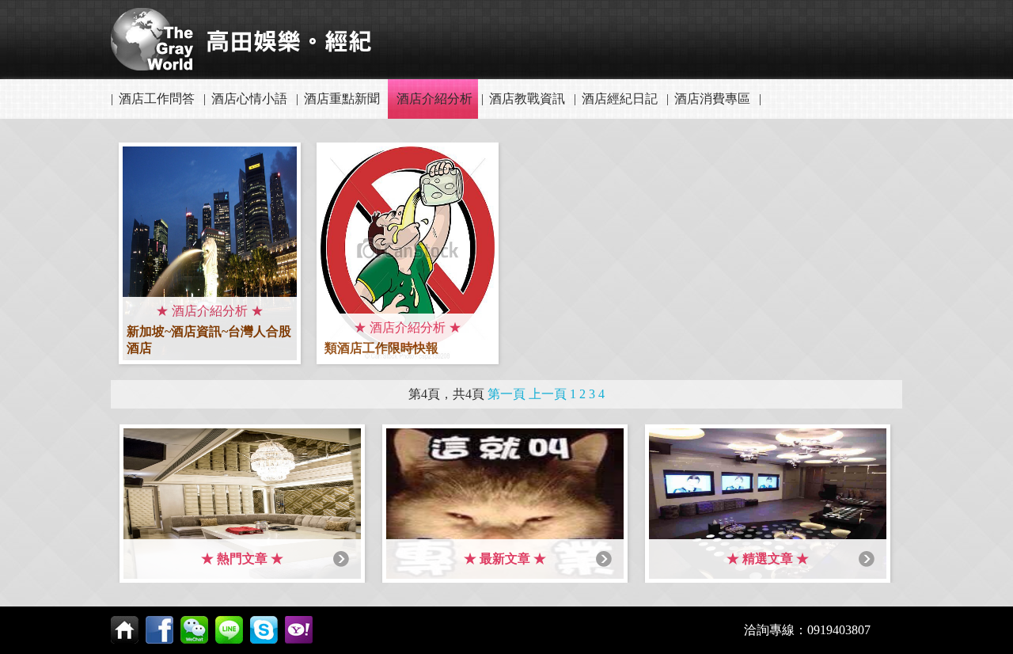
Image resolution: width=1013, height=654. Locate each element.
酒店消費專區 (712, 98)
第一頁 (506, 394)
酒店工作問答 (157, 98)
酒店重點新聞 (342, 98)
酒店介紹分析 (434, 98)
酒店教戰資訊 (527, 98)
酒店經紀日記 (620, 98)
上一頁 (548, 394)
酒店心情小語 (249, 98)
